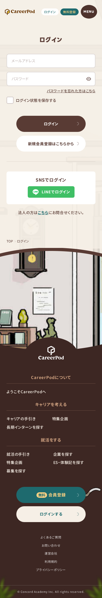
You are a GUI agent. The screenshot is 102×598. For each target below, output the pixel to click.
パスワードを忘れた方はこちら (71, 90)
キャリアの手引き (21, 418)
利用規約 (51, 561)
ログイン (50, 12)
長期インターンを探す (25, 427)
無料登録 (69, 12)
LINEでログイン (56, 191)
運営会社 (51, 553)
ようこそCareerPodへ (26, 391)
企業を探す (63, 454)
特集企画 (60, 418)
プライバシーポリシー (51, 569)
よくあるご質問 (51, 537)
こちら (43, 212)
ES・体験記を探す (68, 462)
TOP (10, 241)
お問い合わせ (51, 545)
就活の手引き (18, 454)
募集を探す (16, 470)
